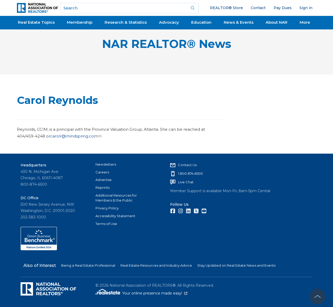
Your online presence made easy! (154, 293)
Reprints (102, 187)
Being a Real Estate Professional (88, 265)
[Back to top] (317, 296)
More (305, 22)
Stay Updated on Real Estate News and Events (236, 265)
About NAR (276, 22)
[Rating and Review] (39, 249)
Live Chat (186, 182)
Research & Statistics (126, 22)
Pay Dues (283, 7)
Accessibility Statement (115, 216)
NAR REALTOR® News (166, 44)
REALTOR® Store (226, 7)
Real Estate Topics (36, 22)
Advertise (103, 180)
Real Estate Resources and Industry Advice (156, 265)
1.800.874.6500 (190, 173)
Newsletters (105, 164)
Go (193, 8)
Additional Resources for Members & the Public (116, 198)
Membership (79, 22)
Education (201, 22)
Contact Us (187, 165)
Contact (258, 7)
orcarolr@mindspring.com (72, 136)
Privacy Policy (107, 208)
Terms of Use (106, 224)
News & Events (238, 22)
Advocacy (169, 22)
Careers (102, 172)
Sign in (305, 7)
